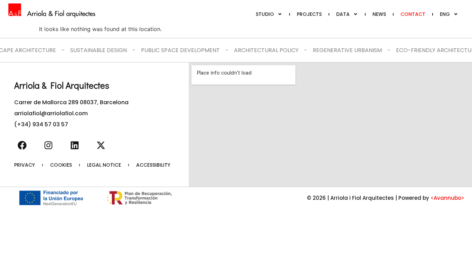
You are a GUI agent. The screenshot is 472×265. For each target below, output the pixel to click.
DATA (343, 14)
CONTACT (412, 14)
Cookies (61, 164)
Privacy (24, 164)
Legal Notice (104, 164)
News (379, 14)
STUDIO (265, 14)
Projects (309, 14)
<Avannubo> (447, 198)
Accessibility (153, 164)
